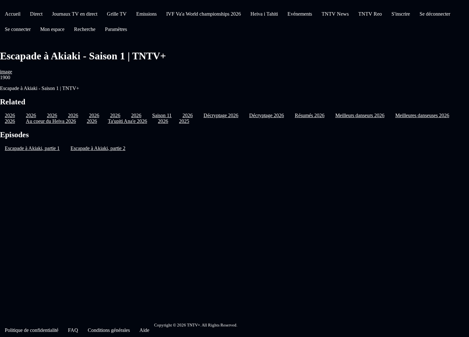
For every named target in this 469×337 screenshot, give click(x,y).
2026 (10, 121)
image (6, 71)
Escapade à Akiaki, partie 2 (98, 148)
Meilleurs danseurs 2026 (359, 115)
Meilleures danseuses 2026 (422, 115)
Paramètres (116, 29)
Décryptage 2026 (221, 115)
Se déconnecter (435, 14)
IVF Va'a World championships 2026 (203, 14)
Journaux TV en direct (74, 14)
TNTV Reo (370, 14)
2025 (184, 121)
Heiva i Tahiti (264, 14)
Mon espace (52, 29)
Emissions (146, 14)
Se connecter (18, 29)
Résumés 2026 (309, 115)
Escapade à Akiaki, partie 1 (32, 148)
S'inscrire (400, 14)
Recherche (84, 29)
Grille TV (117, 14)
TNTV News (335, 14)
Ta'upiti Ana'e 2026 (127, 121)
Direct (36, 14)
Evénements (299, 14)
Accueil (12, 14)
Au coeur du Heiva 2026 (51, 121)
